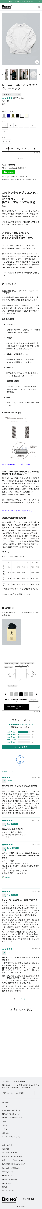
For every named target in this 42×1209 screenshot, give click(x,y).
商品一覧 (5, 1102)
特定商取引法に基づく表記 (12, 1156)
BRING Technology (9, 1179)
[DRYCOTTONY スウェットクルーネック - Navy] (5, 1066)
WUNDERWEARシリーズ (11, 1110)
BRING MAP (6, 1183)
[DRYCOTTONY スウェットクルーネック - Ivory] (15, 1066)
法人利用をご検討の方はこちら (13, 1164)
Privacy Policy (7, 1172)
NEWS (4, 1187)
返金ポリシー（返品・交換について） (16, 1160)
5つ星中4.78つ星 (26, 724)
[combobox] (21, 694)
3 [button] (21, 999)
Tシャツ (5, 1121)
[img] (7, 777)
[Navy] (8, 115)
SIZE (4, 121)
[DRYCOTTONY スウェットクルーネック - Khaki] (8, 1066)
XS (5, 125)
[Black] (17, 115)
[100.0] (20, 759)
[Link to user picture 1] (7, 881)
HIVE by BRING (8, 1191)
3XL (5, 131)
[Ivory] (26, 115)
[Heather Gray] (4, 115)
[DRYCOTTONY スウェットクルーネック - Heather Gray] (3, 1066)
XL (27, 125)
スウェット (17, 94)
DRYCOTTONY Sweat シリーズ (13, 1118)
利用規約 (5, 1149)
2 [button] (18, 999)
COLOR (8, 112)
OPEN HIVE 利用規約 (10, 1152)
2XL (33, 125)
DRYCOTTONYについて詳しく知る (16, 464)
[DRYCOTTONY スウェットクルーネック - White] (13, 1066)
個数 (3, 137)
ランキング (6, 1106)
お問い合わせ (7, 1145)
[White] (22, 115)
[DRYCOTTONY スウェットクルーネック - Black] (10, 1066)
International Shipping (11, 1168)
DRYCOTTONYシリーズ (11, 1114)
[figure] (5, 694)
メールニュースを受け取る (13, 1081)
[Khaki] (13, 115)
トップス (5, 1125)
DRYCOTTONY (7, 94)
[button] (7, 98)
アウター (5, 1129)
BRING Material (8, 1175)
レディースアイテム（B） (11, 1137)
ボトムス (5, 1133)
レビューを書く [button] (21, 747)
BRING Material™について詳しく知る (17, 510)
